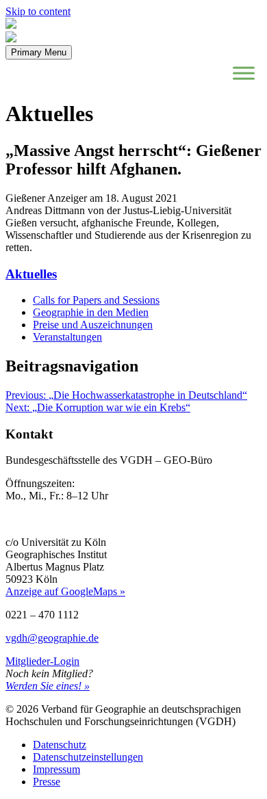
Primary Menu (38, 52)
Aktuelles (31, 274)
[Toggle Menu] (244, 72)
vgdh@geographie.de (52, 638)
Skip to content (38, 11)
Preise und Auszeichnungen (93, 324)
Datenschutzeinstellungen (88, 757)
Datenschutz (59, 744)
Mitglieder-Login (42, 661)
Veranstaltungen (67, 337)
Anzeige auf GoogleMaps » (65, 591)
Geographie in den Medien (91, 312)
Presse (46, 781)
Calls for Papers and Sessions (96, 300)
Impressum (56, 769)
